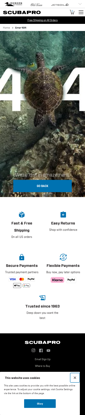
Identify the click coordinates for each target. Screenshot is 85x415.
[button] (21, 228)
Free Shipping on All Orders (42, 20)
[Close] (75, 377)
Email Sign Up (42, 359)
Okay (40, 403)
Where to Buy (42, 365)
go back (42, 186)
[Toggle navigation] (81, 12)
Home (6, 27)
